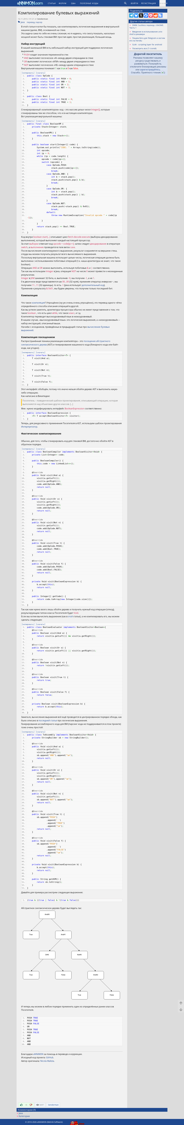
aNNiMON (38, 1054)
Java (23, 22)
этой (70, 616)
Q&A (73, 3)
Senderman (42, 19)
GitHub (49, 1057)
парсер (39, 22)
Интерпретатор (29, 426)
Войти (134, 3)
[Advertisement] (72, 1083)
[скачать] (40, 73)
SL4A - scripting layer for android (147, 44)
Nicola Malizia (47, 1060)
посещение (90, 341)
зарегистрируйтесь (150, 69)
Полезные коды (89, 3)
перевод (31, 22)
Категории (24, 1116)
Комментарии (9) (27, 1109)
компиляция (38, 302)
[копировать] (28, 73)
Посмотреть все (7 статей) (144, 48)
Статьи (52, 3)
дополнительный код (93, 285)
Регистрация (148, 3)
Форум (62, 3)
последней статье (48, 720)
